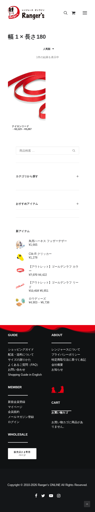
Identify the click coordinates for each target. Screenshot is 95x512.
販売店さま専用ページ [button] (22, 454)
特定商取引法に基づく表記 (68, 359)
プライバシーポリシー (65, 354)
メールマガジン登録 (21, 417)
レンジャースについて (65, 349)
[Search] (64, 13)
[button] (85, 13)
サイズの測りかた (19, 359)
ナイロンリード (22, 127)
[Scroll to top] (87, 503)
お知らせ (57, 369)
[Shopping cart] (71, 13)
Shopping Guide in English (25, 374)
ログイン (13, 422)
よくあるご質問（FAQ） (24, 364)
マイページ (15, 407)
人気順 (46, 49)
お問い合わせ (16, 369)
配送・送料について (21, 354)
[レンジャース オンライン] (26, 13)
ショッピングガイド (21, 349)
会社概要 (57, 364)
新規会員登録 (16, 402)
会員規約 (13, 411)
